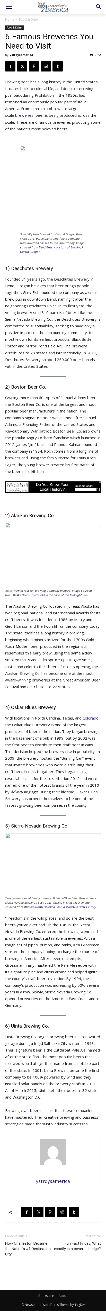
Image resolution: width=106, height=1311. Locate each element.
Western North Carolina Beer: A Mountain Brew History (60, 907)
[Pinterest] (34, 66)
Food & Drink (28, 19)
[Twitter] (22, 66)
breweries (24, 115)
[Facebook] (10, 66)
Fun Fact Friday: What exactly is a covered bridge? (77, 1246)
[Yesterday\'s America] (53, 7)
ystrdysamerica (21, 55)
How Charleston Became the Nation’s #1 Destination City (28, 1248)
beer (25, 81)
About (63, 1296)
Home (9, 19)
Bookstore (46, 1296)
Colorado (91, 718)
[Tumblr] (57, 66)
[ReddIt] (46, 66)
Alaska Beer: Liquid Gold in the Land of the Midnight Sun (49, 595)
